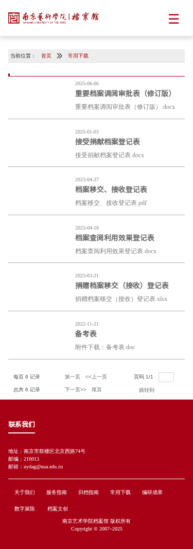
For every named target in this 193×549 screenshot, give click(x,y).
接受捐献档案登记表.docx (109, 155)
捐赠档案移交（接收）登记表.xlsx (121, 298)
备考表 (86, 333)
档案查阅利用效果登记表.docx (115, 251)
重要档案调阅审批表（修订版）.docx (125, 106)
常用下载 (78, 56)
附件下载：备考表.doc (105, 347)
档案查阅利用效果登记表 (114, 237)
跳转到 (147, 390)
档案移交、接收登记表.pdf (111, 202)
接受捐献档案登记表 (107, 141)
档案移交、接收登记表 (111, 189)
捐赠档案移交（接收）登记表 (122, 285)
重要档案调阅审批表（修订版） (125, 93)
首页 (46, 56)
